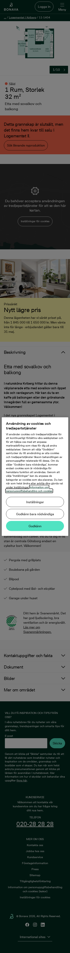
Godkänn (35, 526)
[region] (35, 476)
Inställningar (35, 502)
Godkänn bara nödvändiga (35, 514)
